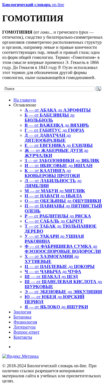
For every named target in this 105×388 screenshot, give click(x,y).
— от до (58, 110)
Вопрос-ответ (26, 332)
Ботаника (22, 317)
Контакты (22, 337)
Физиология (25, 322)
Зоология (22, 312)
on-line (33, 4)
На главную (24, 100)
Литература (24, 327)
